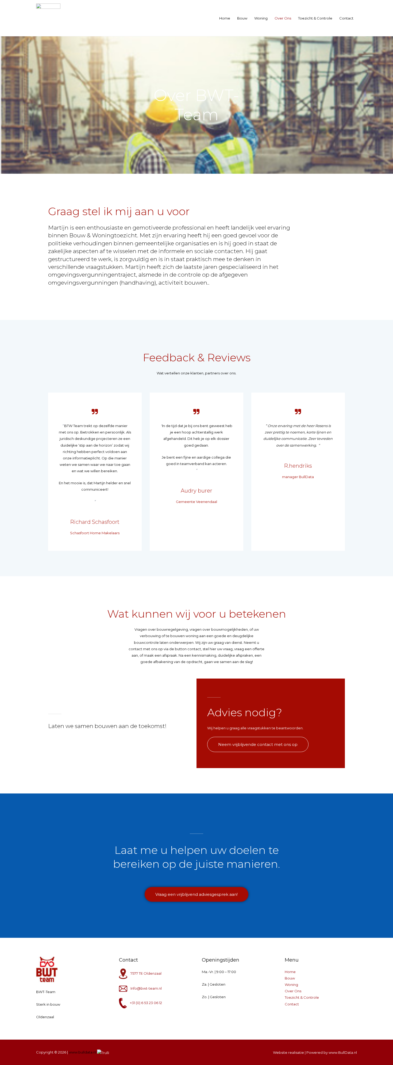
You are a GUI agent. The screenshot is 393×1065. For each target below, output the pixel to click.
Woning (261, 18)
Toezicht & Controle (315, 18)
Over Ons (283, 18)
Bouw (242, 18)
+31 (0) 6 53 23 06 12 (146, 1002)
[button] (258, 744)
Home (224, 18)
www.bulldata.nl (82, 1052)
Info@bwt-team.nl (146, 988)
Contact (346, 18)
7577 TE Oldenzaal (145, 973)
